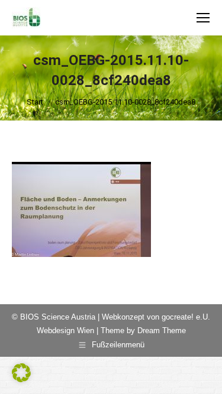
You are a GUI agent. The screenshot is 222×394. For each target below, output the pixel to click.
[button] (21, 372)
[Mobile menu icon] (203, 18)
